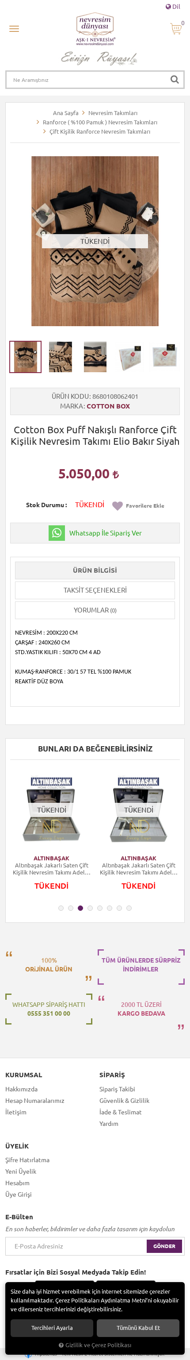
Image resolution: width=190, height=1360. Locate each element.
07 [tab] (119, 908)
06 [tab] (109, 908)
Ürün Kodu (70, 396)
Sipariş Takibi (117, 1089)
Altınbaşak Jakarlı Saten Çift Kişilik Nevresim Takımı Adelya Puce (139, 869)
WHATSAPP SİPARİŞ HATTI (48, 1009)
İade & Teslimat (120, 1112)
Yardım (108, 1123)
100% (48, 965)
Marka (71, 406)
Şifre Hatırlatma (27, 1160)
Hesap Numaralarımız (35, 1100)
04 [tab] (90, 908)
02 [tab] (70, 908)
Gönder (164, 1246)
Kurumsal (23, 1075)
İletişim (16, 1112)
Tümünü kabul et (138, 1328)
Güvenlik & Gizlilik (124, 1100)
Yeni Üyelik (20, 1171)
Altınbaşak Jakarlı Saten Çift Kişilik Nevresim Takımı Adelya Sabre (52, 869)
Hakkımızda (21, 1089)
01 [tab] (61, 908)
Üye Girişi (18, 1194)
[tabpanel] (51, 834)
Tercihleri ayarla (52, 1328)
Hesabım (17, 1183)
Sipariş (112, 1075)
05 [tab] (100, 908)
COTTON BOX (108, 406)
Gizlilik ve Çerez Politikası (98, 1345)
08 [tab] (129, 908)
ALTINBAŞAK (51, 858)
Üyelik (17, 1146)
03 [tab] (80, 908)
